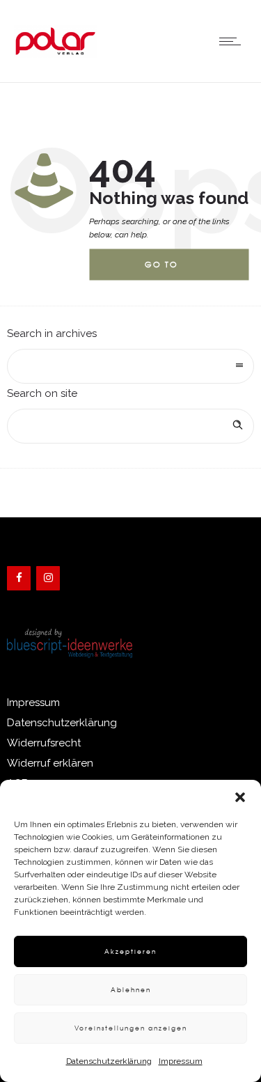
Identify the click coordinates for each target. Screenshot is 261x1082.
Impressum (181, 1061)
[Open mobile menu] (233, 41)
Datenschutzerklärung (109, 1061)
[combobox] (130, 366)
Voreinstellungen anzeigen (130, 1028)
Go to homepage (172, 270)
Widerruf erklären (50, 763)
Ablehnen (131, 989)
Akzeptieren (130, 951)
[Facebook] (19, 578)
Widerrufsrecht (44, 743)
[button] (240, 797)
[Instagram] (48, 578)
